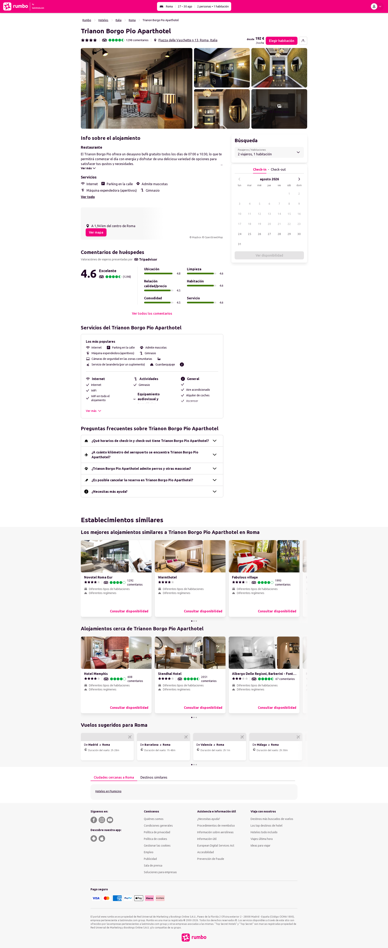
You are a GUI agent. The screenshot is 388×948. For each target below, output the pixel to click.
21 (279, 224)
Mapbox (196, 237)
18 (249, 224)
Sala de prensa (153, 865)
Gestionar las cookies (157, 845)
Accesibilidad (205, 852)
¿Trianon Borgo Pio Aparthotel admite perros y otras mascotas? (141, 468)
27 (269, 234)
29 (289, 234)
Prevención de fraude (210, 858)
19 (259, 224)
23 (299, 224)
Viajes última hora (262, 838)
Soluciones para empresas (160, 872)
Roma (169, 6)
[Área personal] (377, 6)
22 (289, 224)
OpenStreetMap (214, 237)
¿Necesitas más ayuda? (110, 491)
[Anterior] (239, 179)
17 (239, 224)
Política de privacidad (157, 832)
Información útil (207, 838)
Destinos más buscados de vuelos (272, 819)
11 (249, 213)
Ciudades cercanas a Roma (114, 777)
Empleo (148, 852)
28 (279, 234)
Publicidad (150, 858)
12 (259, 213)
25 (249, 234)
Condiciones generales (158, 825)
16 (299, 213)
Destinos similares (153, 777)
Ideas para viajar (260, 845)
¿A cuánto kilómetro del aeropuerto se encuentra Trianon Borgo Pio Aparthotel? (145, 454)
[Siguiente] (299, 179)
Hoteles (103, 20)
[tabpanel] (194, 792)
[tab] (114, 777)
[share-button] (303, 41)
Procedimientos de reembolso (216, 825)
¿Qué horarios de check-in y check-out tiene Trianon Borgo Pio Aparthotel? (150, 441)
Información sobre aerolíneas (215, 832)
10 (239, 213)
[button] (136, 88)
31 (239, 244)
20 (269, 224)
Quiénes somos (153, 819)
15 (289, 213)
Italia (118, 20)
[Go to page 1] (191, 621)
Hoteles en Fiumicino (108, 791)
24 (239, 234)
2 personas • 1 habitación (213, 6)
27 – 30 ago (185, 6)
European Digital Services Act (215, 845)
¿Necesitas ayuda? (208, 819)
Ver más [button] (91, 410)
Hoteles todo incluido (264, 832)
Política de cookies (155, 838)
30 (299, 234)
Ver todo (88, 197)
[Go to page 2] (194, 621)
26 (259, 234)
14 (279, 213)
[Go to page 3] (196, 621)
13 (269, 213)
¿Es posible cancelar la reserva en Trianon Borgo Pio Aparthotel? (142, 480)
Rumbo (86, 20)
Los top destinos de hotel (267, 825)
